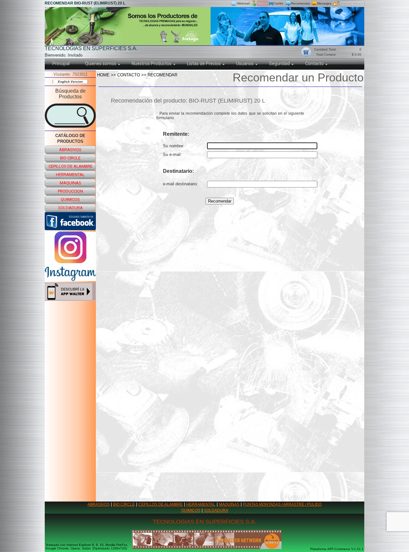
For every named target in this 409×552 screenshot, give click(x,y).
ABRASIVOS (99, 504)
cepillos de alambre (70, 166)
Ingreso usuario (352, 3)
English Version (70, 81)
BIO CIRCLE (124, 504)
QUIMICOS (190, 510)
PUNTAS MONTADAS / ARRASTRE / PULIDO (282, 504)
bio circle (70, 158)
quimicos (70, 199)
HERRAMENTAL (200, 504)
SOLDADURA (216, 510)
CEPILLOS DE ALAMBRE (160, 504)
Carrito (278, 3)
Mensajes (324, 3)
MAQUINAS (229, 504)
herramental (70, 174)
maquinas (70, 182)
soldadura (70, 207)
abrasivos (70, 149)
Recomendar (300, 3)
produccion (70, 191)
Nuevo (262, 3)
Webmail (243, 3)
